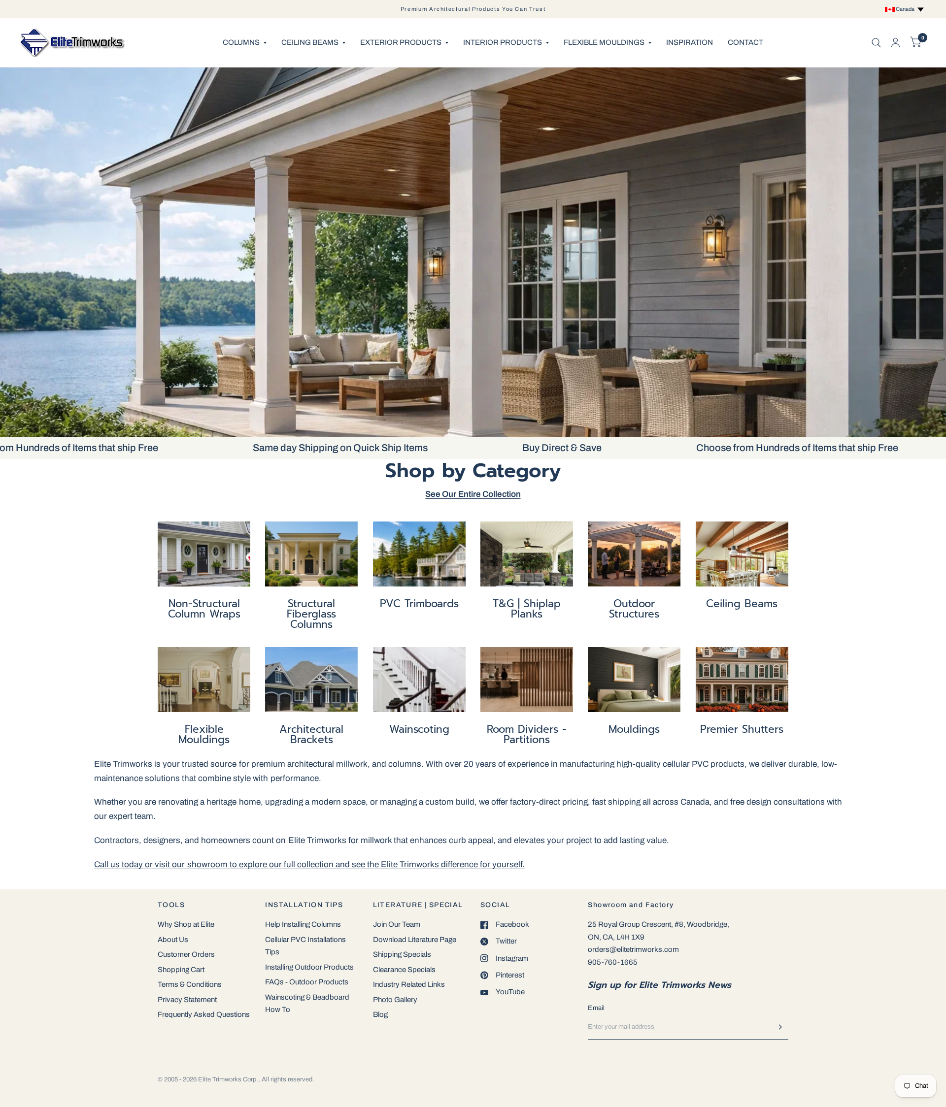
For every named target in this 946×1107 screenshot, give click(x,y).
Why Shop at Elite (186, 924)
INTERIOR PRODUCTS (502, 42)
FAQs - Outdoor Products (306, 982)
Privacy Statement (187, 1000)
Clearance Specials (404, 970)
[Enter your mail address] (778, 1027)
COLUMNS (241, 42)
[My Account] (895, 42)
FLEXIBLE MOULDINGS (604, 42)
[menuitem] (244, 43)
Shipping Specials (402, 954)
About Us (173, 940)
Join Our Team (396, 924)
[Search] (876, 42)
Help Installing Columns (303, 924)
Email (596, 1008)
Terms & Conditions (190, 984)
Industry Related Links (409, 984)
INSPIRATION (689, 42)
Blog (380, 1014)
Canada (906, 9)
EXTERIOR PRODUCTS (400, 42)
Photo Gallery (395, 1000)
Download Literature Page (414, 940)
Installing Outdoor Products (309, 967)
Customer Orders (186, 954)
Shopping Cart (181, 970)
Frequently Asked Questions (204, 1014)
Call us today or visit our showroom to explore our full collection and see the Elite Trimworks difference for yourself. (309, 864)
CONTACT (745, 42)
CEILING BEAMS (309, 42)
